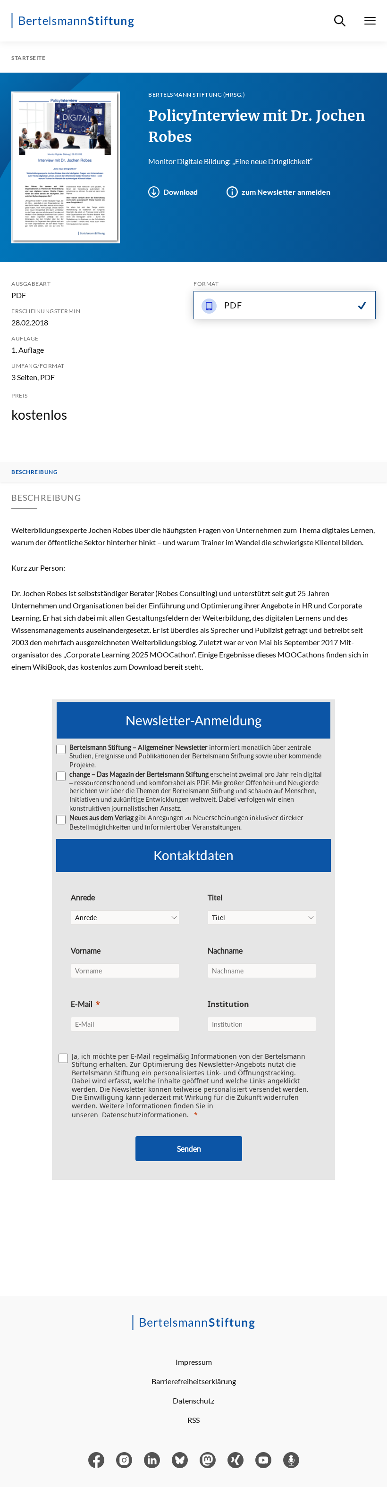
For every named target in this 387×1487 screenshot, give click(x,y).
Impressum (194, 1361)
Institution (228, 1004)
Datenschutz (193, 1400)
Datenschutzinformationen (144, 1114)
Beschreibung (34, 472)
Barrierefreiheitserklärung (193, 1381)
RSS (193, 1419)
